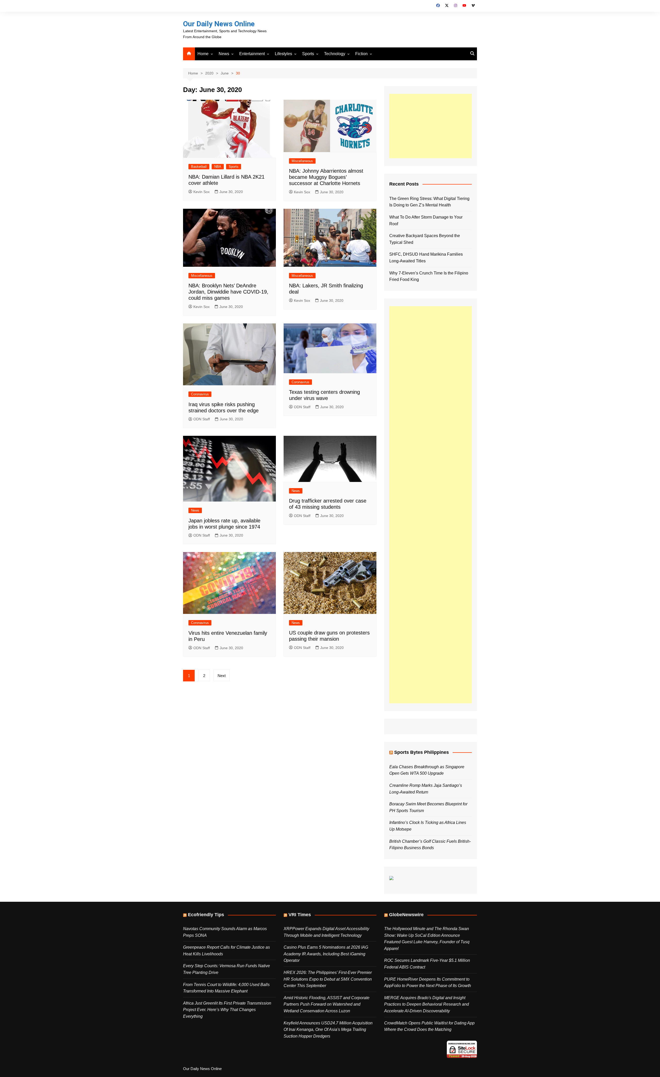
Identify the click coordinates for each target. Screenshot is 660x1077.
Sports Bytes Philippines (421, 752)
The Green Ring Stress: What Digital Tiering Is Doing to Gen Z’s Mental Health (429, 201)
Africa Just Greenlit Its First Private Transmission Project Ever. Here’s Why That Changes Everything (227, 1009)
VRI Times (299, 914)
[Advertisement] (430, 126)
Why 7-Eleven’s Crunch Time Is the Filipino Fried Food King (428, 276)
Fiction (361, 54)
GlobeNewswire (406, 914)
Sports (308, 54)
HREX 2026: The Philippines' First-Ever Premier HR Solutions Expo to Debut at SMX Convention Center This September (328, 979)
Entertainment (252, 54)
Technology (334, 54)
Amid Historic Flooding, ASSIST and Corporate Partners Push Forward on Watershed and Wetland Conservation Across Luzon (326, 1004)
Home (203, 54)
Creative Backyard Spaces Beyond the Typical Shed (424, 239)
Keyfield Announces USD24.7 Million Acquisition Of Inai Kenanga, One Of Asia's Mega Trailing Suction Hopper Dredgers (328, 1029)
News (224, 54)
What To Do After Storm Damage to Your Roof (426, 220)
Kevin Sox (201, 192)
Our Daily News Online (219, 24)
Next (222, 675)
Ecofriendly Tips (206, 914)
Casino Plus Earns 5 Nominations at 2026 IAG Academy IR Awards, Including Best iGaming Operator (326, 954)
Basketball (199, 167)
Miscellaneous (302, 161)
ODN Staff (201, 419)
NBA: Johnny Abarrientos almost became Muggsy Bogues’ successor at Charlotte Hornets (326, 177)
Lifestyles (283, 54)
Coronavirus (200, 394)
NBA (217, 167)
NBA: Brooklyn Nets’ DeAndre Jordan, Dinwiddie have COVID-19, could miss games (228, 292)
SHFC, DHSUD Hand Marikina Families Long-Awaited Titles (426, 257)
